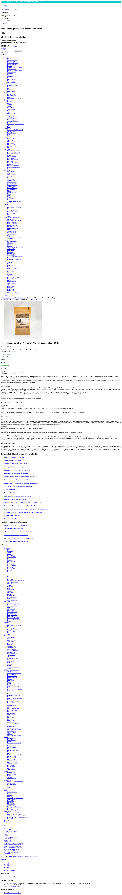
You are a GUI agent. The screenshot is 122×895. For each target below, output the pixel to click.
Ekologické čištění (12, 162)
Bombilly (13, 574)
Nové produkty (8, 829)
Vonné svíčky (10, 210)
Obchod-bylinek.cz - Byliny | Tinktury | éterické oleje (23, 856)
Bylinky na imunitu (12, 75)
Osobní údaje (7, 868)
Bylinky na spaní (11, 72)
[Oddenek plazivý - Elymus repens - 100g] (15, 463)
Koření (9, 200)
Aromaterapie (7, 204)
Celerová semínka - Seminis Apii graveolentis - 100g (16, 535)
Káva (8, 127)
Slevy (5, 828)
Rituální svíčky (11, 271)
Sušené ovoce (11, 171)
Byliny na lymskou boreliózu (14, 70)
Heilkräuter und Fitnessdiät (11, 850)
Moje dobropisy (8, 865)
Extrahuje (9, 88)
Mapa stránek (7, 840)
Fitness (6, 240)
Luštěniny (10, 588)
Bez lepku (10, 579)
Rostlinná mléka (11, 595)
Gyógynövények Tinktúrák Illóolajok (13, 843)
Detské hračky (8, 853)
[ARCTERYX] (5, 52)
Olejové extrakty (11, 144)
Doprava (6, 835)
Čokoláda (9, 583)
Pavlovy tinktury (11, 91)
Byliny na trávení (11, 69)
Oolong (9, 106)
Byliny (6, 57)
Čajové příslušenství (12, 121)
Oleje (5, 137)
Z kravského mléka (12, 597)
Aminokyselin (11, 249)
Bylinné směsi (11, 79)
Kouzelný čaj (10, 115)
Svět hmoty (10, 238)
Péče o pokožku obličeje (13, 165)
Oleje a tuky (10, 592)
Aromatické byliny (12, 73)
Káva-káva (10, 177)
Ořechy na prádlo (11, 283)
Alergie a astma (11, 219)
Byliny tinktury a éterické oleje (12, 849)
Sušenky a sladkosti (12, 582)
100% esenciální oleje (13, 140)
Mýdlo (9, 168)
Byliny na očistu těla (12, 61)
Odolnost (9, 89)
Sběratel (9, 202)
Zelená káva (10, 116)
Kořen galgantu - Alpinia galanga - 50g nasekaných (16, 473)
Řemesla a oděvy (11, 281)
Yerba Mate (10, 125)
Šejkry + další (11, 255)
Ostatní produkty (11, 274)
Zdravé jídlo (10, 176)
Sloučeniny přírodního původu (15, 130)
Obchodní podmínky (9, 838)
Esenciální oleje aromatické (14, 207)
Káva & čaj (10, 119)
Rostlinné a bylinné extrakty (14, 67)
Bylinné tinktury (11, 86)
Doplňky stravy (8, 128)
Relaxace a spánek (12, 225)
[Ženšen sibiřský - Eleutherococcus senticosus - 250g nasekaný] (21, 483)
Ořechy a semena (11, 174)
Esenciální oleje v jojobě (13, 150)
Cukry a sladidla (11, 183)
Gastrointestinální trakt (13, 234)
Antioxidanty (10, 195)
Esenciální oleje (11, 143)
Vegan (9, 585)
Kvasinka (9, 226)
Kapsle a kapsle (11, 94)
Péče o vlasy (10, 158)
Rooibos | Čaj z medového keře (15, 124)
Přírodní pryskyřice (12, 208)
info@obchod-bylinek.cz (14, 886)
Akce (5, 295)
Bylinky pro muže (12, 60)
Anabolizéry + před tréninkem (15, 247)
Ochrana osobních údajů (10, 837)
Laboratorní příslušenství (13, 263)
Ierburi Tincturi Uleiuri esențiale (12, 846)
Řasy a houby (11, 197)
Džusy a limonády (12, 600)
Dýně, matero (10, 289)
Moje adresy (7, 867)
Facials (9, 280)
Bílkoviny (10, 243)
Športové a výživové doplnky (11, 852)
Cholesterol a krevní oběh (14, 220)
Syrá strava (10, 586)
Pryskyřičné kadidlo (12, 211)
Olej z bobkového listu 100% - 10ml (12, 460)
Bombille (9, 122)
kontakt (6, 5)
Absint (9, 275)
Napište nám (7, 832)
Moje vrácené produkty (10, 864)
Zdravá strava (7, 170)
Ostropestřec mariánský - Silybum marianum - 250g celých (18, 479)
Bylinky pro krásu (12, 64)
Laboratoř (9, 287)
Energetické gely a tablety (14, 259)
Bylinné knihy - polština (13, 813)
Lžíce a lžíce (10, 286)
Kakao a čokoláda (12, 188)
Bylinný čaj (10, 101)
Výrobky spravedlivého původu (15, 580)
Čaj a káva (7, 100)
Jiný (5, 261)
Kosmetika (7, 149)
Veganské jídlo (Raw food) (14, 201)
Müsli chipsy (10, 589)
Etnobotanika (10, 78)
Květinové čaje (11, 113)
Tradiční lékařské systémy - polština (16, 815)
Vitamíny (6, 293)
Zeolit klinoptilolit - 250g (10, 492)
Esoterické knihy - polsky (14, 814)
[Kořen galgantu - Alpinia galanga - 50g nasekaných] (18, 470)
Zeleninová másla (12, 182)
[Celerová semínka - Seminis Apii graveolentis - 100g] (23, 339)
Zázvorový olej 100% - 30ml (11, 518)
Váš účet (3, 49)
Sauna (9, 216)
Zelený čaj (10, 104)
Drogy (9, 97)
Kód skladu (4, 347)
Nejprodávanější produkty (11, 831)
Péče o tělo (10, 164)
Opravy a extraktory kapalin (14, 266)
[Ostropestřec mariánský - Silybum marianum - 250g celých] (20, 476)
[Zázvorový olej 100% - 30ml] (12, 515)
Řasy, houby (10, 179)
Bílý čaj (9, 110)
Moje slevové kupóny (9, 870)
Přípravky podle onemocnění (11, 217)
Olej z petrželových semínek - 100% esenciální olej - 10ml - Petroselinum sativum (23, 512)
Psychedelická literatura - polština (16, 818)
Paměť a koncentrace (12, 228)
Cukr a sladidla (11, 189)
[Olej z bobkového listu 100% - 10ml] (14, 457)
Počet (2, 362)
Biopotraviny (7, 577)
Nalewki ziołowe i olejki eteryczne (13, 847)
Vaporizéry (10, 262)
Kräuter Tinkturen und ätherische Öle (13, 844)
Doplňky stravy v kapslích (14, 98)
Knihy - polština (8, 811)
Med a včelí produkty (13, 192)
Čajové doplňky (11, 109)
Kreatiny (9, 246)
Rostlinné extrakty (12, 85)
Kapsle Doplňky (11, 95)
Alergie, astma (11, 131)
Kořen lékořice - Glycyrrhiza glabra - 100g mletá (15, 499)
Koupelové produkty (12, 265)
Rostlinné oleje (11, 139)
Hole (8, 258)
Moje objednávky (8, 863)
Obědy (6, 789)
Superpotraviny (11, 180)
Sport (8, 136)
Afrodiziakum (11, 82)
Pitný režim (10, 252)
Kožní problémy (11, 222)
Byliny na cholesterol (12, 63)
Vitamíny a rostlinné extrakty (14, 256)
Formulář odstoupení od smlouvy (12, 893)
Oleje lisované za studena (14, 141)
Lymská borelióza (12, 223)
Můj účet (3, 859)
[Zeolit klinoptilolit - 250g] (11, 489)
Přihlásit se (3, 48)
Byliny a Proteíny (8, 841)
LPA (8, 235)
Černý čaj (9, 112)
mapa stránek (7, 6)
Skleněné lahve (11, 290)
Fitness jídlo (10, 250)
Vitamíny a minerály (12, 185)
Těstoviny (10, 591)
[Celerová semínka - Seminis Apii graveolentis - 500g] (18, 538)
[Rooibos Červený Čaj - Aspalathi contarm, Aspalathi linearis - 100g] (22, 502)
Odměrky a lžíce (11, 268)
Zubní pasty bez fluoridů (13, 269)
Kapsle (6, 92)
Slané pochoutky (11, 598)
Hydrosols (10, 155)
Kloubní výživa (11, 253)
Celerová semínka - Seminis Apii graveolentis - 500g (16, 541)
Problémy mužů (11, 232)
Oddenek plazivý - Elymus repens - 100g (13, 467)
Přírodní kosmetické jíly (13, 152)
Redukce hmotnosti (12, 241)
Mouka (9, 194)
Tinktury (6, 83)
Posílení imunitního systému (14, 237)
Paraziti (9, 229)
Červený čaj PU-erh (12, 118)
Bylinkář (9, 66)
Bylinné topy (10, 80)
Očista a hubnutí (11, 231)
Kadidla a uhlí (11, 213)
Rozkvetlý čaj (11, 107)
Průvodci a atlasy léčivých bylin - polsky (18, 817)
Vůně (8, 214)
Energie (9, 134)
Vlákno (9, 191)
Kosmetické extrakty (12, 153)
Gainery (9, 244)
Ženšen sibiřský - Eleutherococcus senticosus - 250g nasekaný (18, 486)
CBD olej (9, 146)
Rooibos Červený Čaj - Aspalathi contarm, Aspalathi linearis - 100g (19, 505)
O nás (5, 834)
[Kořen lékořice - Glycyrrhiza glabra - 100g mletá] (17, 496)
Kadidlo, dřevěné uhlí (13, 277)
